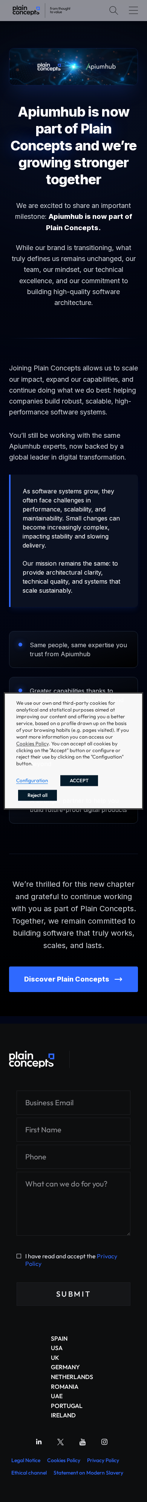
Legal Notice (25, 1460)
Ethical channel (29, 1472)
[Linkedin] (39, 1442)
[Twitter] (60, 1442)
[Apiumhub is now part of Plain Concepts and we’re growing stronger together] (41, 11)
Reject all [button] (37, 795)
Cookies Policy (63, 1460)
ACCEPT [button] (79, 781)
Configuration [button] (32, 781)
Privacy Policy (103, 1460)
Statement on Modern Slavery (88, 1472)
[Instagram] (104, 1442)
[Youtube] (82, 1442)
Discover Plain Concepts (66, 979)
